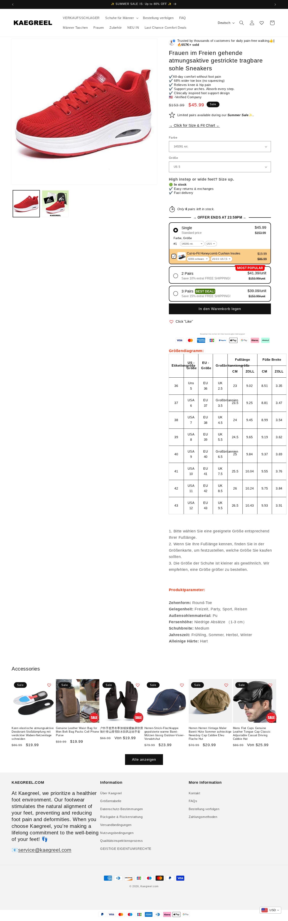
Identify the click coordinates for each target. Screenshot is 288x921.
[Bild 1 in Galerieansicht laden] (26, 203)
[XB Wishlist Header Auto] (261, 22)
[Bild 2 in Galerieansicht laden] (55, 203)
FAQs (193, 801)
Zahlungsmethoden (203, 817)
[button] (121, 18)
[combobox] (270, 910)
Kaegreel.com (149, 886)
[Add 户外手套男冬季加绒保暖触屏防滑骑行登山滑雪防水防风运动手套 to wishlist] (137, 685)
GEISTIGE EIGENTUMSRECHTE (125, 848)
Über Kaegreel (111, 793)
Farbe (173, 137)
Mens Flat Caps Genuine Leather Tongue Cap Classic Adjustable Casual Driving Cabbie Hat (252, 733)
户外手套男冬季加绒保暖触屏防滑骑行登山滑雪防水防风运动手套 (121, 729)
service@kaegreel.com (44, 850)
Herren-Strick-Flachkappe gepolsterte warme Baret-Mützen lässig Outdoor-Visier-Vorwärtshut (164, 733)
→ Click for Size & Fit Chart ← (194, 125)
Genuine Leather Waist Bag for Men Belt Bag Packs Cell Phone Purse (77, 731)
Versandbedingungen (116, 825)
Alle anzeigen (144, 759)
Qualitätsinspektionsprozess (121, 840)
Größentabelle (110, 801)
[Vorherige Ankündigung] (12, 4)
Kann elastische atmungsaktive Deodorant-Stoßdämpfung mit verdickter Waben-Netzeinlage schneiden (33, 733)
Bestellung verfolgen (204, 809)
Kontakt (194, 793)
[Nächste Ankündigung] (275, 4)
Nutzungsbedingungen (117, 833)
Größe (173, 157)
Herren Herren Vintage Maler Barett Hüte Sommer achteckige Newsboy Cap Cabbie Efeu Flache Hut (210, 733)
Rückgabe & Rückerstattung (121, 817)
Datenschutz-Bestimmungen (121, 809)
